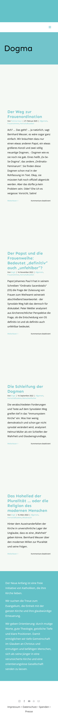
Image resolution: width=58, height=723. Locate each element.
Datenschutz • (30, 706)
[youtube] (29, 701)
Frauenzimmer (13, 123)
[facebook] (24, 701)
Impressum (13, 706)
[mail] (38, 701)
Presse (29, 711)
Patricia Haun (16, 121)
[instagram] (19, 701)
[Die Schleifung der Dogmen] (29, 363)
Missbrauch (27, 517)
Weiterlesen (12, 200)
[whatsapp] (34, 701)
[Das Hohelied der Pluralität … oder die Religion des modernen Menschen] (29, 473)
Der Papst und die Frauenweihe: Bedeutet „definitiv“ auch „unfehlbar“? (27, 260)
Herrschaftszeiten (27, 123)
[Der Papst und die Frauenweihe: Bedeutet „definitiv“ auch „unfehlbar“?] (29, 230)
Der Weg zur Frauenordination (24, 114)
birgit (13, 272)
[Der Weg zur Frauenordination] (29, 89)
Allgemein (43, 121)
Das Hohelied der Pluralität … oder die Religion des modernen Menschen (27, 503)
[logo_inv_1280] (29, 5)
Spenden (44, 706)
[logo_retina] (30, 689)
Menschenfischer (29, 398)
